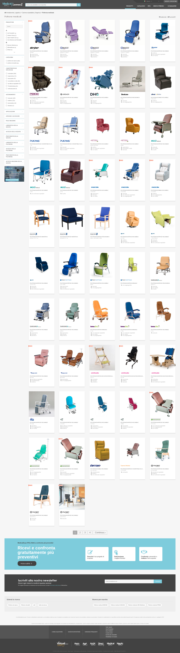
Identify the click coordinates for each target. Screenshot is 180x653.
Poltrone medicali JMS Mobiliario (136, 605)
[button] (14, 22)
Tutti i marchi (109, 627)
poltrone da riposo (14, 60)
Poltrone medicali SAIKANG (118, 605)
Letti (34, 605)
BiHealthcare (12, 47)
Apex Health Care (13, 37)
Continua (100, 532)
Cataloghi (141, 6)
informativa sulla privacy (55, 585)
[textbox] (51, 4)
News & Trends (158, 6)
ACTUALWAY (12, 33)
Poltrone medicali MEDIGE (100, 605)
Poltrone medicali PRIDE (154, 605)
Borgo (10, 49)
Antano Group (12, 35)
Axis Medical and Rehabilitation (15, 40)
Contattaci (163, 22)
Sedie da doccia (43, 605)
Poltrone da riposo (13, 605)
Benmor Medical (13, 45)
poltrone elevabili (13, 63)
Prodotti (129, 6)
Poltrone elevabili (25, 605)
